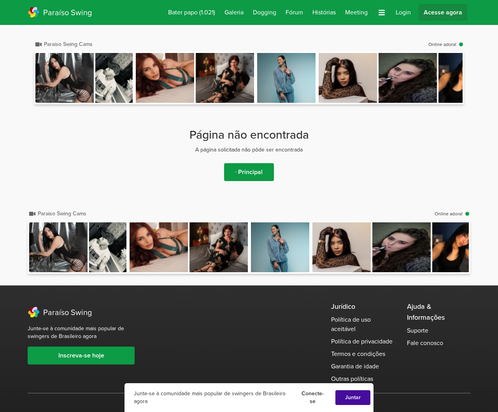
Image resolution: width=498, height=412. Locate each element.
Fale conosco (425, 342)
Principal (250, 171)
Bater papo (191, 12)
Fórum (294, 12)
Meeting (356, 12)
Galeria (234, 12)
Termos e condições (358, 353)
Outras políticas (352, 378)
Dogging (264, 12)
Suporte (417, 330)
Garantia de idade (355, 366)
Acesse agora (443, 12)
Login (403, 12)
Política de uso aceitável (351, 324)
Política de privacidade (362, 341)
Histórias (324, 12)
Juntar (353, 397)
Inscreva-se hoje (81, 355)
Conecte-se (313, 397)
